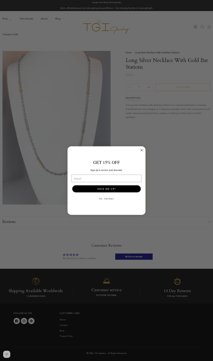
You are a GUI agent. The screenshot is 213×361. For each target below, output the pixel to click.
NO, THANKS (106, 198)
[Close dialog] (141, 150)
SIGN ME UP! (106, 188)
